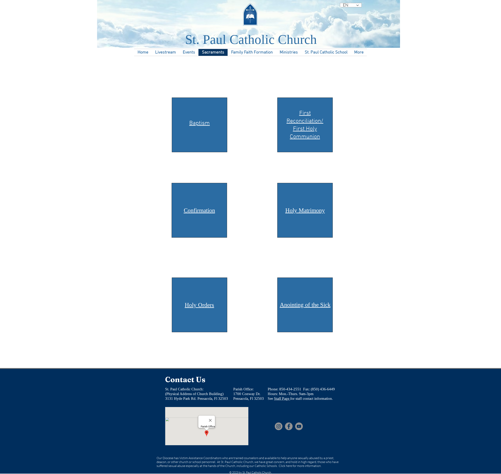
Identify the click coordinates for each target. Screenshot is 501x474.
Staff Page (282, 398)
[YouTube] (299, 426)
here (289, 466)
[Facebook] (289, 426)
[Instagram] (278, 426)
